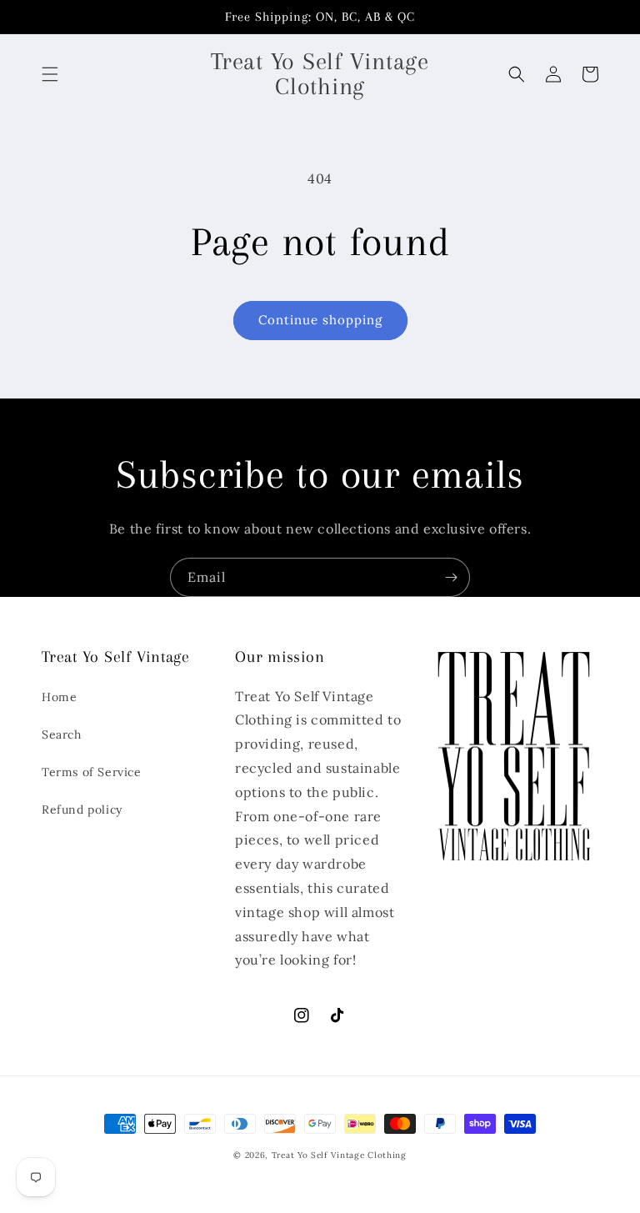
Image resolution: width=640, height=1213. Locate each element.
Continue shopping (320, 320)
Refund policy (82, 809)
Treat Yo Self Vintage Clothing (339, 1155)
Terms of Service (92, 771)
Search (62, 734)
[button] (50, 74)
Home (59, 696)
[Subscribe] (450, 577)
